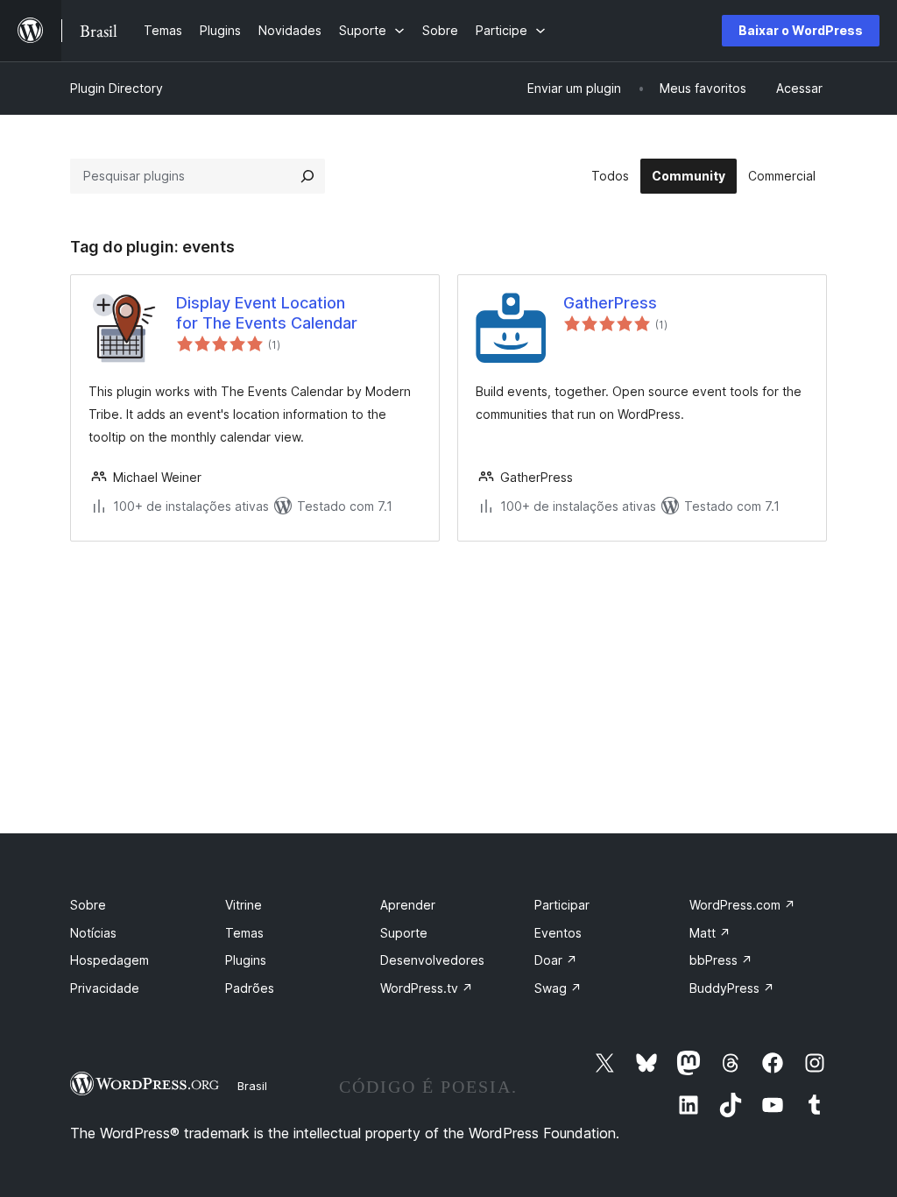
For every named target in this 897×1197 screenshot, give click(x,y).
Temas (244, 932)
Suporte (403, 932)
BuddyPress (731, 988)
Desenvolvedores (432, 960)
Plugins (245, 960)
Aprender (407, 904)
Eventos (558, 932)
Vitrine (243, 904)
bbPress (720, 960)
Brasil (252, 1086)
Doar (555, 960)
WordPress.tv (426, 988)
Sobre (88, 904)
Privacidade (104, 988)
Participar (562, 904)
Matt (710, 932)
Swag (558, 988)
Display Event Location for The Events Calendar (266, 313)
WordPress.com (742, 904)
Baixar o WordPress (800, 30)
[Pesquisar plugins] (307, 176)
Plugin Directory (116, 88)
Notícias (93, 932)
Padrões (249, 988)
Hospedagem (109, 960)
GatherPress (610, 303)
